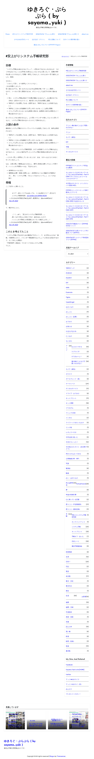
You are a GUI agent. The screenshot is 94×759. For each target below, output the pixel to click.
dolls (67, 287)
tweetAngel (70, 302)
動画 (67, 473)
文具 (67, 557)
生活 (67, 596)
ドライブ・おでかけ (72, 393)
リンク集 (69, 427)
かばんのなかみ (71, 331)
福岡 (67, 602)
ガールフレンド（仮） (73, 379)
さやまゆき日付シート (21, 39)
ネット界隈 (69, 403)
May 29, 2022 (13, 201)
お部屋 (84, 596)
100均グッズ (70, 268)
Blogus (52, 756)
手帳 (67, 147)
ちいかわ (69, 341)
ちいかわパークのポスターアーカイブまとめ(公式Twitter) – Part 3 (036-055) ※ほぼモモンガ (77, 199)
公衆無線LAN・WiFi (72, 458)
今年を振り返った (72, 437)
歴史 (67, 591)
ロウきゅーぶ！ (77, 356)
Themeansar (61, 756)
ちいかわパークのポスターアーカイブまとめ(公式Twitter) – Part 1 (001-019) (77, 217)
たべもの (69, 336)
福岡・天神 (69, 607)
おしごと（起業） (72, 317)
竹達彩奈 (69, 612)
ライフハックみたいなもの (75, 422)
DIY (67, 142)
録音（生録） (70, 641)
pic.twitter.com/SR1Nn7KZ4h (37, 196)
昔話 (67, 571)
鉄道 (67, 636)
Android (69, 273)
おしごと (69, 312)
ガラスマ (69, 374)
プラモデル (69, 408)
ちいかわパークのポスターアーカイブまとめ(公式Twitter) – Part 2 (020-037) (77, 208)
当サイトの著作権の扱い (71, 39)
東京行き (69, 586)
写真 (67, 463)
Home (8, 34)
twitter (68, 674)
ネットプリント (71, 398)
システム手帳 (76, 527)
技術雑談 (69, 552)
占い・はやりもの (72, 478)
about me (85, 34)
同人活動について (54, 39)
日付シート (75, 541)
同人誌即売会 (69, 484)
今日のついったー (72, 442)
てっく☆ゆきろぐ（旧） (74, 684)
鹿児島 (68, 651)
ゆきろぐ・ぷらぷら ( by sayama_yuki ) (47, 16)
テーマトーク (70, 384)
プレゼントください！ (73, 694)
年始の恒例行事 (71, 495)
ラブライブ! (75, 352)
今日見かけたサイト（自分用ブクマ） (76, 448)
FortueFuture (81, 484)
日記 (67, 566)
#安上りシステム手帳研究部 (79, 516)
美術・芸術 (69, 617)
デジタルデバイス (72, 152)
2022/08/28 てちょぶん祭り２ (68, 34)
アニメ (68, 132)
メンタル (69, 418)
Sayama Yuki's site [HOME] (75, 670)
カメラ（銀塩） (71, 137)
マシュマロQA (70, 413)
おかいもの (69, 307)
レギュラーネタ (71, 432)
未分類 (68, 576)
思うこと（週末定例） (73, 509)
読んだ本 (69, 627)
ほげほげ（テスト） (39, 39)
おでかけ (69, 321)
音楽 (67, 646)
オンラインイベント (78, 522)
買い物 (68, 631)
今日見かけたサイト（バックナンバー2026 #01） (57, 726)
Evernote (69, 292)
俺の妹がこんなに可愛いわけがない (78, 362)
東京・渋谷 (69, 581)
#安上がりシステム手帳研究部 (22, 34)
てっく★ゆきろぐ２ (72, 679)
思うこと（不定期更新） (74, 504)
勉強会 (68, 468)
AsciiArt (69, 278)
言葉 (67, 622)
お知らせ (69, 326)
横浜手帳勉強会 (77, 546)
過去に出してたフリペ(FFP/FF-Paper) (47, 45)
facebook (69, 665)
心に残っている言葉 (72, 499)
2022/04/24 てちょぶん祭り (45, 34)
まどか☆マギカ (77, 347)
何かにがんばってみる (73, 454)
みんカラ (69, 689)
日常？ (68, 562)
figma (68, 297)
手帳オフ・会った (78, 536)
